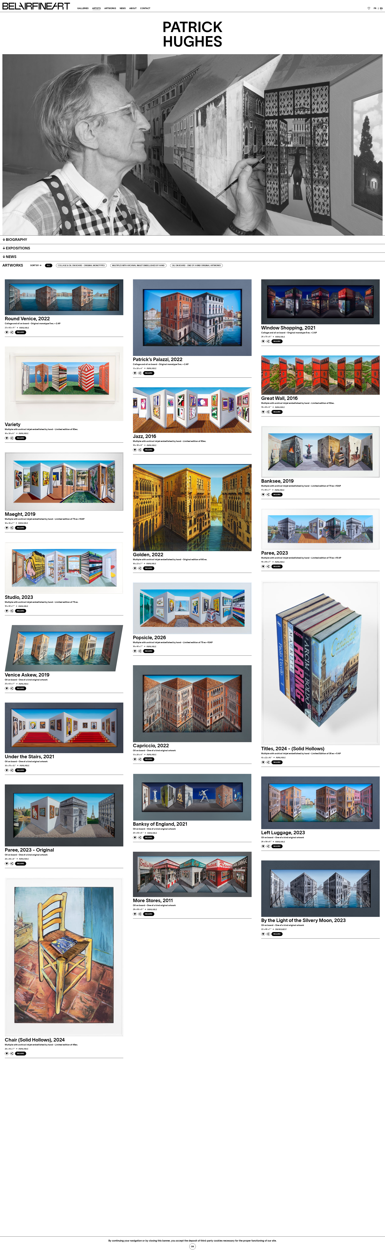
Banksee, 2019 (277, 481)
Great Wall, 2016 (279, 398)
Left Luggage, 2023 (283, 832)
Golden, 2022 (148, 554)
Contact (145, 8)
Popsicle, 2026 (149, 637)
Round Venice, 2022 (27, 318)
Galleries (83, 8)
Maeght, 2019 (20, 514)
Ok (192, 1246)
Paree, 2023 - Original (29, 850)
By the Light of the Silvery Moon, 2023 (303, 920)
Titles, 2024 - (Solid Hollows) (292, 748)
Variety (12, 424)
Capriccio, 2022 (151, 745)
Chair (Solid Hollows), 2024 (35, 1040)
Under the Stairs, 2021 (29, 756)
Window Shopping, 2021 (288, 328)
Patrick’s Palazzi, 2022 (157, 359)
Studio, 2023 (19, 597)
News (123, 8)
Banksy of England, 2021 (160, 824)
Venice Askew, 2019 (27, 675)
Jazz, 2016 (144, 436)
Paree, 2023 (274, 553)
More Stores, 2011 (153, 900)
